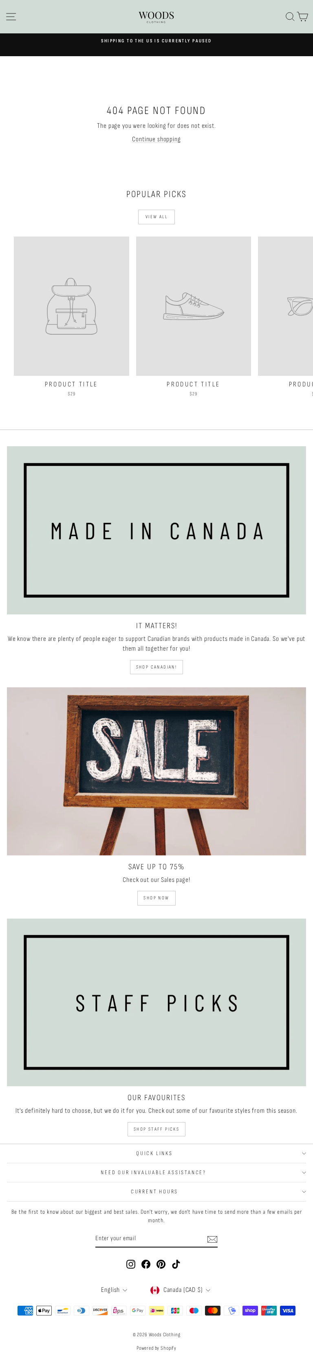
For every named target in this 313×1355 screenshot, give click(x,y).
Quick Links (154, 1153)
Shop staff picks (156, 1129)
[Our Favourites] (156, 1003)
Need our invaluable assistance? (154, 1172)
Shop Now (156, 898)
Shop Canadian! (156, 667)
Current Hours (154, 1191)
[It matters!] (156, 530)
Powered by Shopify (156, 1348)
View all (156, 217)
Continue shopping (156, 139)
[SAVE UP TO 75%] (156, 771)
